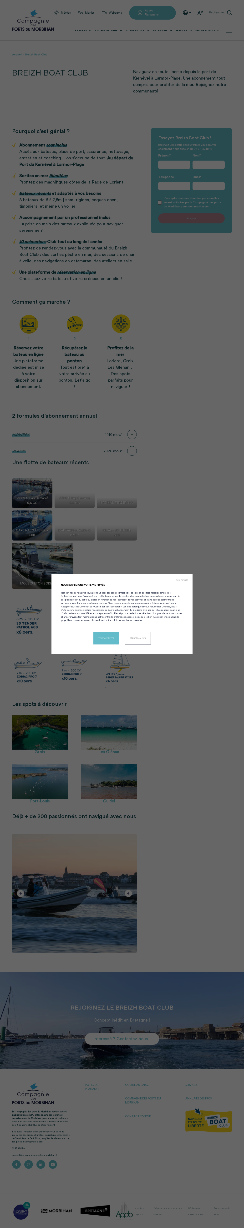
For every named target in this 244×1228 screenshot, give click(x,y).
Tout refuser (182, 580)
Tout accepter (106, 638)
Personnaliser (138, 638)
